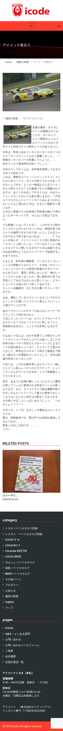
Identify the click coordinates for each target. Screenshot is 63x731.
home (9, 628)
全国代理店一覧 (14, 662)
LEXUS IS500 (13, 556)
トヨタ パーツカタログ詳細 (21, 528)
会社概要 (10, 656)
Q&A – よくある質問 (17, 634)
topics (9, 602)
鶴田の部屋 (12, 118)
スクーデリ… (10, 495)
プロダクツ (11, 585)
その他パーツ (13, 579)
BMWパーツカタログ (17, 574)
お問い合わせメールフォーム (22, 645)
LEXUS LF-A (12, 539)
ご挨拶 (9, 651)
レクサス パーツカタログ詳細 (23, 534)
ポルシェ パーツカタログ (20, 562)
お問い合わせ (13, 639)
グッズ (9, 607)
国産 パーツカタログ (17, 568)
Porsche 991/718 (16, 551)
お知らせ (10, 590)
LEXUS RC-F (12, 545)
